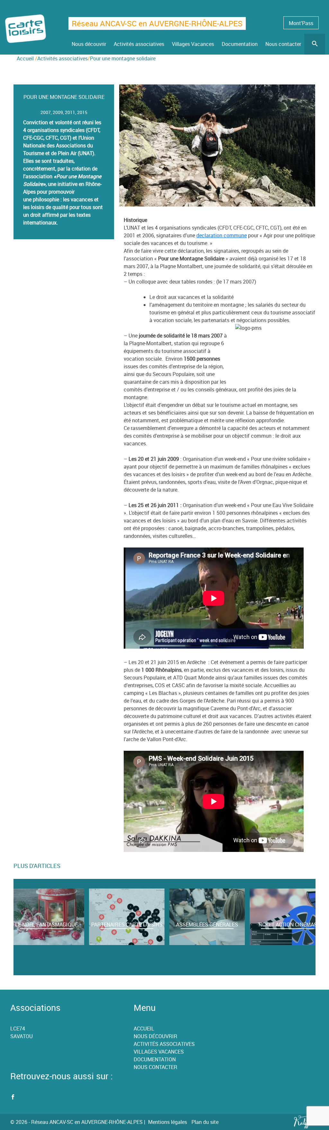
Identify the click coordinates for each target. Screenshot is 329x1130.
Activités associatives (164, 1043)
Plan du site (204, 1122)
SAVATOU (21, 1036)
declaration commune (221, 235)
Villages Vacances (159, 1051)
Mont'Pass (301, 23)
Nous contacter (155, 1067)
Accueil (25, 58)
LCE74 (17, 1028)
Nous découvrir (155, 1036)
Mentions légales (167, 1122)
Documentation (155, 1059)
